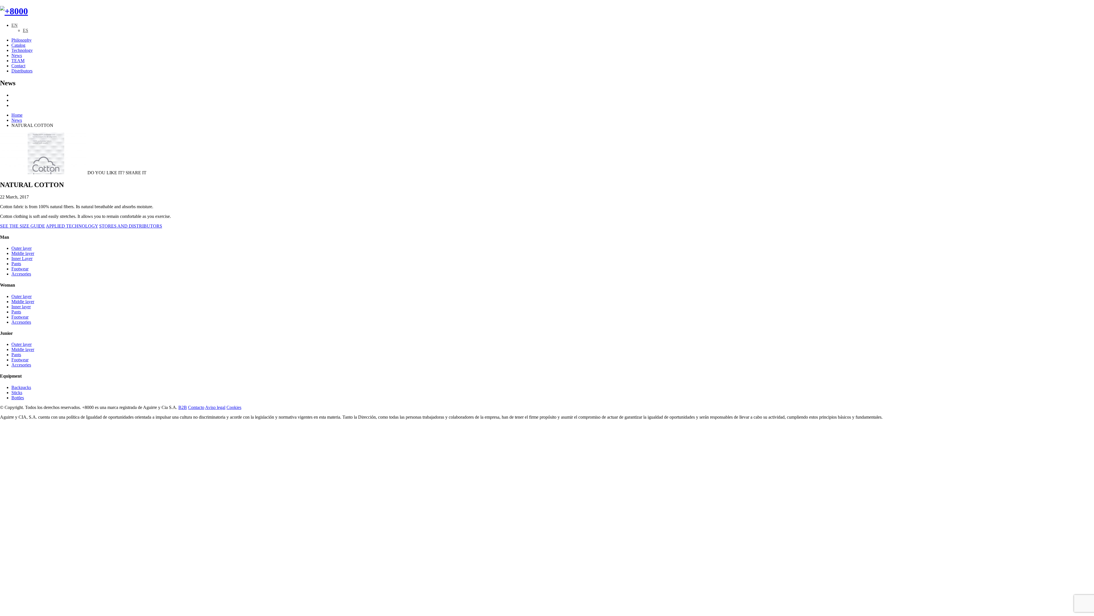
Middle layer (22, 253)
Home (17, 115)
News (16, 55)
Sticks (16, 392)
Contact (18, 65)
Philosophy (21, 40)
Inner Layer (21, 258)
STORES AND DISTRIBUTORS (130, 226)
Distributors (21, 70)
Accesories (21, 273)
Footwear (19, 268)
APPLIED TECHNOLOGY (72, 226)
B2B (182, 407)
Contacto (196, 407)
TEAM (18, 60)
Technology (22, 50)
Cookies (233, 407)
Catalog (18, 45)
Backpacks (21, 387)
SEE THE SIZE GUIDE (22, 226)
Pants (16, 263)
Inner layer (21, 306)
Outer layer (21, 248)
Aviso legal (215, 407)
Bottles (17, 397)
